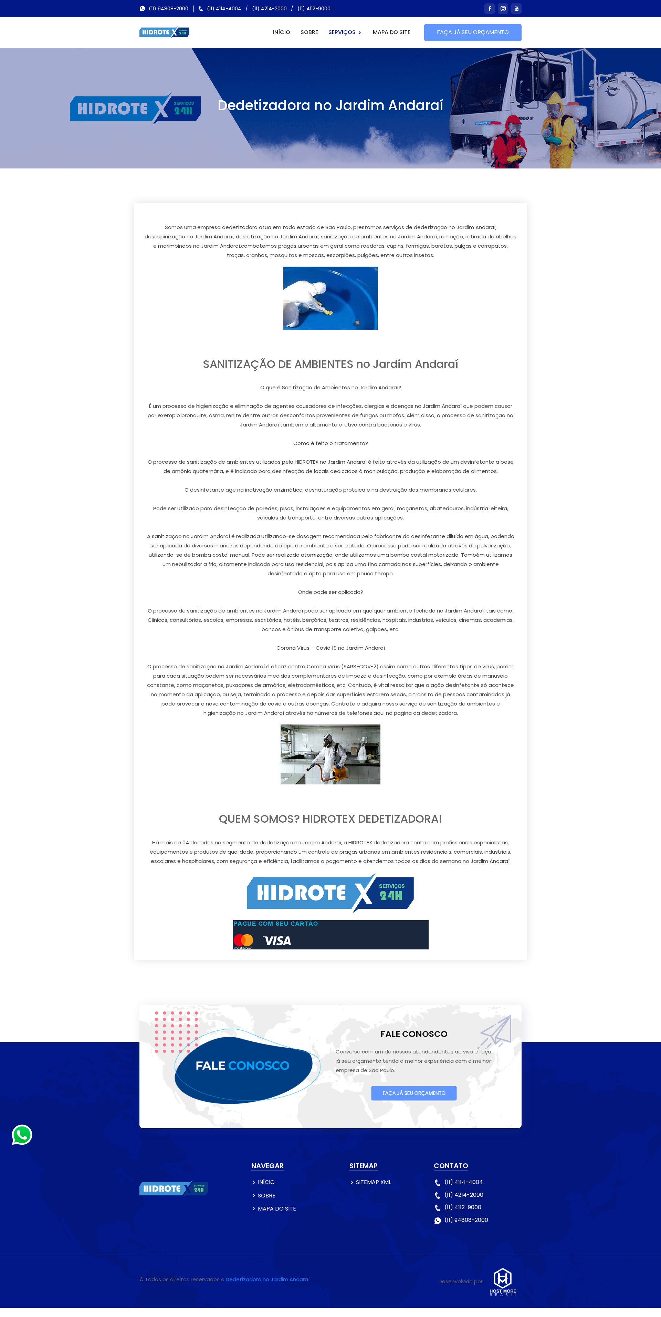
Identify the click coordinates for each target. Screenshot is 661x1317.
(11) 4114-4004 (224, 8)
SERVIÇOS (342, 32)
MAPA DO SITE (391, 32)
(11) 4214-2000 (269, 8)
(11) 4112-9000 (313, 8)
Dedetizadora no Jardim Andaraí (267, 1279)
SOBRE (309, 32)
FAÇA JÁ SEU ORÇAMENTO (473, 32)
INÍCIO (281, 32)
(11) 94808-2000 (168, 8)
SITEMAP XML (373, 1182)
